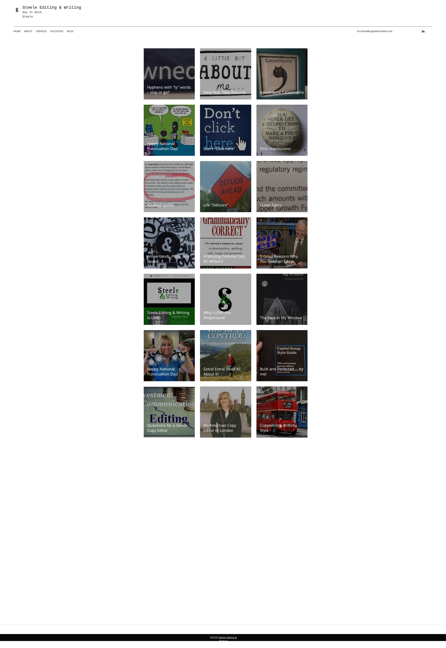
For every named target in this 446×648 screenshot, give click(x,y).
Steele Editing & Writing (227, 639)
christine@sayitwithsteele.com (374, 31)
